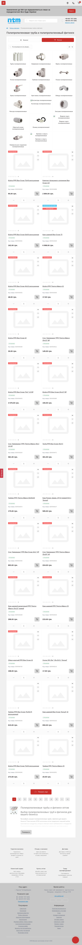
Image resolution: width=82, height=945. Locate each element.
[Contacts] (73, 3)
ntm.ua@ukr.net (58, 896)
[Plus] (34, 200)
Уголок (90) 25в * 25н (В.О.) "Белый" (54, 660)
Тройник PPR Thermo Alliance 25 (53, 766)
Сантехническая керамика (23, 924)
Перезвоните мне (23, 901)
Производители (59, 926)
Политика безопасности (59, 908)
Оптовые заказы (59, 919)
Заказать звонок (69, 22)
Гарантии (59, 917)
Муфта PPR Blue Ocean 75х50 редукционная (23, 766)
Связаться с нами (59, 921)
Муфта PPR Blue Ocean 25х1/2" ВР (54, 392)
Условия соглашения (59, 915)
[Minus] (14, 200)
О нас (59, 913)
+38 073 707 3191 (71, 20)
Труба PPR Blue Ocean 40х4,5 (52, 444)
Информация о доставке (59, 911)
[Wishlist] (38, 155)
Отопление (23, 911)
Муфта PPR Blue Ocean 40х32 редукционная (23, 286)
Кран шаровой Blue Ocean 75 (52, 234)
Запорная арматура (23, 913)
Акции (59, 928)
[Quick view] (38, 152)
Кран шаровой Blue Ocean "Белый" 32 (55, 712)
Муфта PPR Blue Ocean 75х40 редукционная (23, 180)
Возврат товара (59, 924)
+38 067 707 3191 (71, 18)
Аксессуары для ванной (23, 930)
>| (67, 799)
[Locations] (67, 3)
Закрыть (71, 11)
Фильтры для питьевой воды (23, 928)
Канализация (23, 919)
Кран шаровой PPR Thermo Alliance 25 (55, 606)
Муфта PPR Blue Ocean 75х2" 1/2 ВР (20, 392)
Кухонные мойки (23, 926)
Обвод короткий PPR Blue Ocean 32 (20, 660)
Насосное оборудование (23, 917)
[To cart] (37, 193)
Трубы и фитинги (14, 28)
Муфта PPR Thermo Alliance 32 (53, 286)
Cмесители (23, 908)
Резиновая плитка (23, 932)
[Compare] (38, 159)
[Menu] (4, 3)
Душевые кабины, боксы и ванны (23, 921)
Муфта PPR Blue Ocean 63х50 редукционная (23, 234)
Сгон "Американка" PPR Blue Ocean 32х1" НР (23, 552)
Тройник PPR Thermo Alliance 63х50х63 (21, 498)
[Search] (26, 21)
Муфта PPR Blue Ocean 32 (17, 338)
